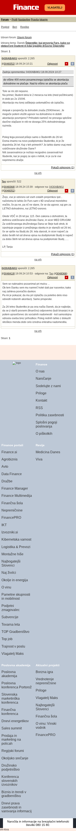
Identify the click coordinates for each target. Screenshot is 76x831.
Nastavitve (24, 19)
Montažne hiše (12, 554)
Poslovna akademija (9, 674)
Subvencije (9, 617)
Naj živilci (8, 572)
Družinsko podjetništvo (10, 767)
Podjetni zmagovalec (10, 608)
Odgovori (52, 63)
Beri (14, 27)
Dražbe (6, 481)
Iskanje (43, 19)
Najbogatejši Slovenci (10, 563)
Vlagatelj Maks (12, 653)
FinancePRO (11, 517)
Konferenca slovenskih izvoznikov (10, 780)
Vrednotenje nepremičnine (46, 681)
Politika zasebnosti (50, 415)
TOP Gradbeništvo (15, 632)
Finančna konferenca (9, 712)
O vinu (6, 587)
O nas (40, 371)
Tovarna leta (10, 624)
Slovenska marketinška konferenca (10, 698)
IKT (4, 525)
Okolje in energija (14, 580)
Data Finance (11, 474)
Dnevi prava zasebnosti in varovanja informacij (16, 807)
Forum (5, 19)
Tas (4, 181)
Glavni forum (24, 37)
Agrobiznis (9, 459)
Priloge (41, 393)
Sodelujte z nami (48, 386)
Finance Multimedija (16, 495)
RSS (39, 408)
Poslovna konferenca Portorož (16, 685)
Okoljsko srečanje (14, 758)
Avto (4, 466)
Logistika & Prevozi (15, 547)
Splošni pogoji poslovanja (46, 424)
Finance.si (9, 452)
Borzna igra (44, 672)
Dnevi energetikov (15, 721)
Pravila (35, 19)
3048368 (9, 186)
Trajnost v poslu (13, 646)
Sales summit (11, 728)
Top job (6, 639)
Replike (24, 27)
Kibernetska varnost (16, 539)
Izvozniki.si (9, 532)
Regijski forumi (12, 751)
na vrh (38, 173)
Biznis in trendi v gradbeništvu (13, 794)
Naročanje (43, 378)
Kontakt (41, 400)
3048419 (9, 273)
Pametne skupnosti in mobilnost (15, 596)
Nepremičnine (12, 510)
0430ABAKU (9, 58)
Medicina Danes (48, 452)
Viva (39, 459)
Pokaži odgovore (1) (62, 167)
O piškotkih (44, 433)
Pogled (5, 27)
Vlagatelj (55, 7)
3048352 (9, 63)
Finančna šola (12, 503)
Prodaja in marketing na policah (11, 739)
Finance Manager (14, 488)
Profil (15, 19)
